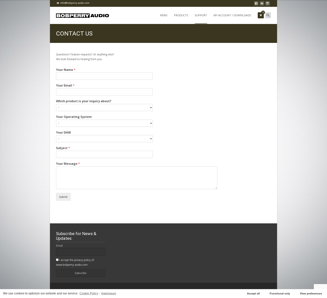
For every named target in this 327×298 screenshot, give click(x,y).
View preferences (311, 293)
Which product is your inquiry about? (83, 101)
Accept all (253, 293)
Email (59, 245)
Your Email (65, 85)
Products (181, 15)
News (163, 15)
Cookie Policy (88, 293)
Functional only (280, 293)
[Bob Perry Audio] (79, 14)
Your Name (66, 70)
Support (201, 15)
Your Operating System (74, 117)
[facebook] (256, 4)
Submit (63, 197)
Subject (63, 148)
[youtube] (262, 4)
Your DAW (63, 133)
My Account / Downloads (232, 15)
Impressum (108, 293)
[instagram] (267, 4)
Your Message (68, 164)
